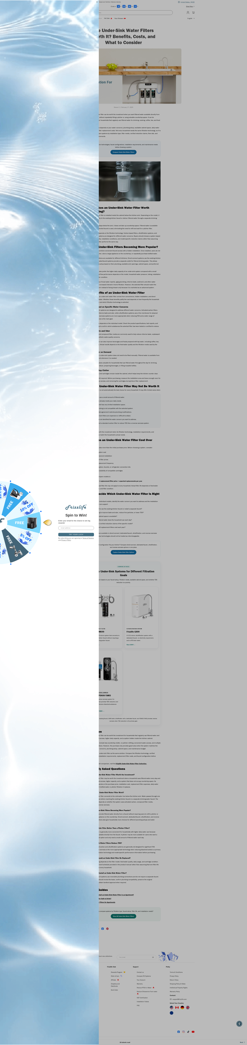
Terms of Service (88, 538)
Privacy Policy (66, 540)
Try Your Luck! (76, 534)
